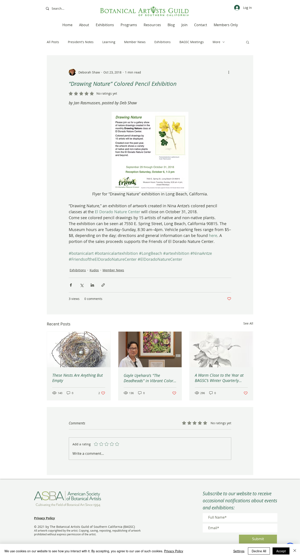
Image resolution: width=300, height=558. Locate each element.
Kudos (94, 270)
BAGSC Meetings (191, 42)
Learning (108, 42)
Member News (135, 42)
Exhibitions (162, 42)
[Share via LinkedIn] (92, 285)
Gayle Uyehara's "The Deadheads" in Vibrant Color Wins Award (148, 378)
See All (248, 323)
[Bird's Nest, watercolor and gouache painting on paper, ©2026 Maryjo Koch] (78, 349)
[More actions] (228, 72)
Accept (281, 551)
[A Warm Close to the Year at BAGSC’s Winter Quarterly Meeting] (221, 349)
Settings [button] (238, 551)
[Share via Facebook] (71, 285)
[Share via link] (103, 285)
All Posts (53, 42)
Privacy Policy (173, 551)
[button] (248, 42)
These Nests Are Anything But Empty (77, 378)
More (216, 42)
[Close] (294, 550)
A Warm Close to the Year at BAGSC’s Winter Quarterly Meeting (219, 378)
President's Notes (81, 42)
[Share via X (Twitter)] (82, 285)
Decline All (259, 551)
